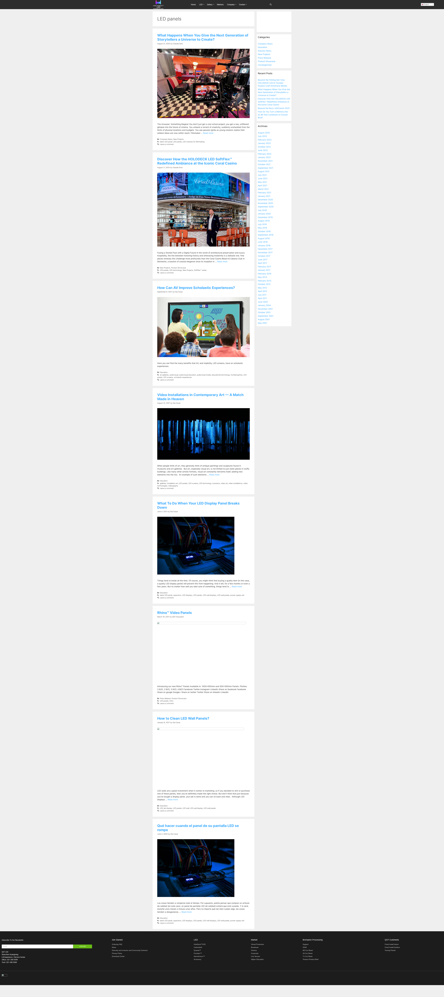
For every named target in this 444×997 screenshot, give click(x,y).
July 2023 (262, 136)
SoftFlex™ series (200, 270)
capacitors (177, 595)
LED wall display (196, 808)
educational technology (221, 375)
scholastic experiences (183, 377)
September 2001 (265, 316)
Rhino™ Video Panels (174, 613)
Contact (242, 4)
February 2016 (264, 274)
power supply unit (237, 595)
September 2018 (265, 235)
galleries (163, 483)
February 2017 (264, 266)
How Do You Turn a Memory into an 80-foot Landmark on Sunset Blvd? (273, 115)
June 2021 (262, 178)
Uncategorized (264, 65)
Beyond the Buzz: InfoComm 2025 (274, 108)
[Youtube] (436, 976)
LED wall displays (209, 595)
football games (236, 375)
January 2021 (264, 196)
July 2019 (262, 224)
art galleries (164, 375)
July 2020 (262, 210)
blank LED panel (166, 142)
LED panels (177, 142)
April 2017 (262, 263)
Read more (208, 133)
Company (231, 4)
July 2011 (262, 295)
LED (201, 4)
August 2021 (264, 171)
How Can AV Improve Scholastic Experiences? (196, 288)
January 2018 (264, 245)
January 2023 (264, 143)
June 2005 (263, 302)
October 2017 (264, 256)
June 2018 (262, 242)
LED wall (186, 808)
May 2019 (262, 228)
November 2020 (265, 203)
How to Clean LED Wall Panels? (183, 718)
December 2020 (265, 199)
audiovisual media (204, 375)
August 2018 (264, 238)
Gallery (210, 4)
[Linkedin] (427, 976)
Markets (220, 4)
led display (168, 808)
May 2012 (262, 288)
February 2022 (264, 154)
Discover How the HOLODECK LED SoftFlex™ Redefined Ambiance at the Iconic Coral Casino (197, 161)
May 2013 (262, 277)
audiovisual (174, 375)
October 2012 (264, 284)
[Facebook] (441, 976)
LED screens (168, 377)
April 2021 (262, 185)
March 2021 (263, 189)
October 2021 (264, 164)
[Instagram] (431, 976)
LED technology (175, 270)
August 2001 (264, 319)
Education (164, 372)
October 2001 (264, 312)
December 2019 (265, 217)
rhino (171, 701)
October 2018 (264, 231)
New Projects (178, 139)
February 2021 (264, 192)
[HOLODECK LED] (158, 4)
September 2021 (265, 168)
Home (193, 4)
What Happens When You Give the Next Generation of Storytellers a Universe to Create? (202, 37)
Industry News (264, 51)
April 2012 (262, 291)
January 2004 (264, 305)
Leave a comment (167, 144)
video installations (235, 483)
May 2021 (262, 182)
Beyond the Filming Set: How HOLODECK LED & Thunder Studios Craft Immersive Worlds (272, 83)
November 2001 (265, 309)
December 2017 (265, 249)
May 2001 (262, 323)
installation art (172, 483)
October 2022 (264, 147)
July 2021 (262, 175)
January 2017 (264, 270)
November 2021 (265, 161)
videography (173, 486)
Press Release (165, 698)
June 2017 (262, 259)
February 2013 (264, 281)
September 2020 (266, 207)
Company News (166, 139)
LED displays (187, 595)
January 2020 (264, 214)
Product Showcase (178, 268)
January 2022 (264, 157)
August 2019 (264, 221)
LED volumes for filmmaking (193, 142)
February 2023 (264, 140)
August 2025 (264, 133)
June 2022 (263, 150)
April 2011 (262, 298)
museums (216, 483)
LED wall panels (223, 595)
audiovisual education (187, 375)
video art (224, 483)
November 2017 (265, 252)
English (426, 4)
